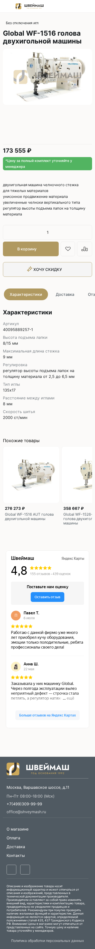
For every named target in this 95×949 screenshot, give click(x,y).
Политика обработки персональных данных (47, 940)
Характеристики (26, 294)
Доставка (65, 294)
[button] (24, 803)
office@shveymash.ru (26, 811)
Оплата (13, 837)
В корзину (27, 248)
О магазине (17, 829)
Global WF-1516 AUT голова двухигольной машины (29, 516)
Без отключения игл (22, 23)
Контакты (16, 855)
